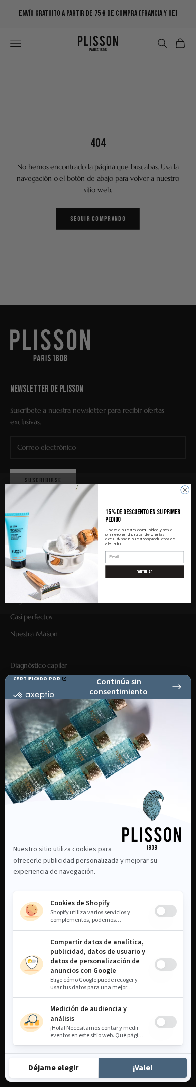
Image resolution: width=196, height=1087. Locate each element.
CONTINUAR (144, 571)
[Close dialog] (185, 490)
